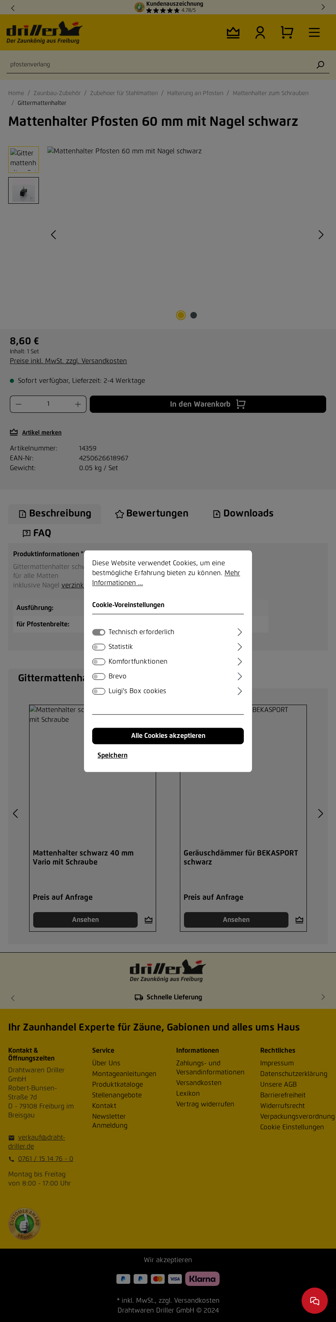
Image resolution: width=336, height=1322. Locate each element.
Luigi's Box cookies (137, 691)
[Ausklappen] (240, 631)
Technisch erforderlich (141, 632)
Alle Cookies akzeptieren (168, 736)
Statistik (121, 647)
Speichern (112, 755)
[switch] (98, 647)
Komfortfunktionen (138, 661)
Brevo (118, 676)
